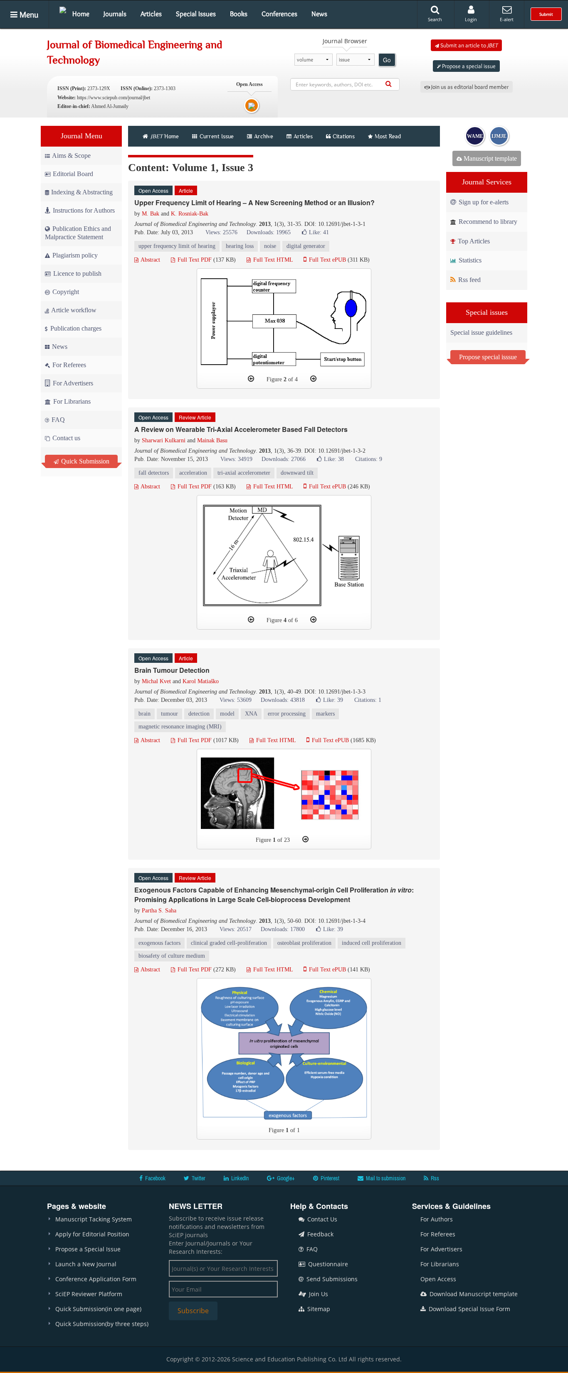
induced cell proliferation (371, 943)
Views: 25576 (221, 232)
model (227, 714)
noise (270, 246)
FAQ (57, 419)
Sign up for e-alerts (483, 202)
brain (144, 714)
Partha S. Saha (159, 910)
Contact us (65, 437)
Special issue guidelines (481, 332)
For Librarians (71, 401)
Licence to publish (76, 273)
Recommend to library (487, 221)
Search (435, 19)
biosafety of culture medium (171, 956)
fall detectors (153, 473)
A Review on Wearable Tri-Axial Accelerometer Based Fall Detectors (241, 429)
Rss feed (469, 279)
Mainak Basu (212, 440)
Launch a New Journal (85, 1264)
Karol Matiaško (201, 681)
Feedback (319, 1234)
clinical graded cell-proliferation (229, 943)
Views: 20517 (236, 929)
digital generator (305, 246)
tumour (169, 714)
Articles (151, 14)
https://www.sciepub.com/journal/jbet (113, 98)
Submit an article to (468, 45)
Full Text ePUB (326, 260)
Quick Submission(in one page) (98, 1309)
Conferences (279, 14)
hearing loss (240, 246)
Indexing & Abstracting (82, 192)
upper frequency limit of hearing (176, 246)
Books (238, 14)
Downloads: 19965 (269, 232)
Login (471, 19)
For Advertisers (72, 383)
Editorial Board (73, 173)
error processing (287, 714)
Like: (319, 232)
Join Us (317, 1294)
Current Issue (216, 136)
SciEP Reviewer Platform (88, 1294)
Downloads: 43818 (283, 700)
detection (199, 714)
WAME (475, 136)
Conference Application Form (95, 1279)
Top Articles (473, 241)
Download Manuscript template (473, 1294)
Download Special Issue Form (468, 1309)
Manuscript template (489, 158)
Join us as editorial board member (469, 87)
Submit (546, 14)
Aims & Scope (71, 155)
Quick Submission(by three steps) (101, 1324)
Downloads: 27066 (284, 459)
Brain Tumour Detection (172, 670)
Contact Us (321, 1219)
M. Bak (150, 214)
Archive (263, 136)
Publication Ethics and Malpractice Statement (78, 232)
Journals (115, 14)
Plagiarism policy (74, 255)
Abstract (149, 260)
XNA (251, 714)
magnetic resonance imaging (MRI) (180, 726)
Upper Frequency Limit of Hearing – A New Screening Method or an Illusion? (254, 202)
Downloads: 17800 (283, 929)
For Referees (68, 364)
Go (387, 60)
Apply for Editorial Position (92, 1234)
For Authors (436, 1219)
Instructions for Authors (84, 210)
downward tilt (297, 473)
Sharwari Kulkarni (163, 440)
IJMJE (498, 136)
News (319, 14)
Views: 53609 (236, 700)
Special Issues (196, 14)
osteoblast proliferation (304, 943)
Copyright (65, 291)
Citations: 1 (367, 700)
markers (325, 714)
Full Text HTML (272, 260)
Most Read (388, 136)
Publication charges (75, 328)
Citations (344, 136)
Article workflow (73, 310)
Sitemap (318, 1309)
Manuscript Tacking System (93, 1219)
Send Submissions (331, 1279)
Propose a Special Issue (88, 1249)
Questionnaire (327, 1264)
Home (80, 14)
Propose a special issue (468, 66)
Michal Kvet (156, 681)
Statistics (469, 260)
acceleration (193, 473)
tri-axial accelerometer (243, 473)
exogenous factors (159, 943)
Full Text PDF (194, 260)
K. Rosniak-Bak (189, 214)
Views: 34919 (236, 459)
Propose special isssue (488, 356)
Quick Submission (84, 461)
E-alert (507, 19)
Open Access (438, 1279)
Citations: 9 (368, 459)
